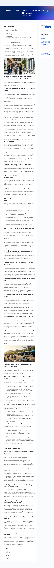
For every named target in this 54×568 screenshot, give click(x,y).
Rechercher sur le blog (45, 25)
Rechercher (48, 27)
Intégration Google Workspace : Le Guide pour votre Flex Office (46, 46)
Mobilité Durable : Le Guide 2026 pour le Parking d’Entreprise (46, 37)
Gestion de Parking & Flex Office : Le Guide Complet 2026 (46, 50)
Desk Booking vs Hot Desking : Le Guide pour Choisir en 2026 (45, 54)
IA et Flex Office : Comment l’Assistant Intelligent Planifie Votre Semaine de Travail (46, 41)
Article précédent (5, 563)
